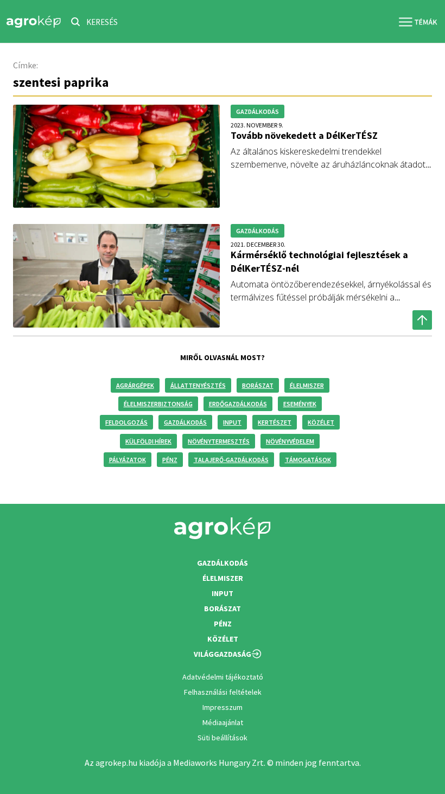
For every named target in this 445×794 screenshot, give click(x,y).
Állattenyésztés (198, 385)
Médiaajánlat (222, 722)
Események (299, 404)
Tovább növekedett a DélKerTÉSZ (304, 135)
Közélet (321, 422)
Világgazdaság (222, 654)
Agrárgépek (135, 385)
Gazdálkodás (185, 422)
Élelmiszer (307, 385)
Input (232, 422)
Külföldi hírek (148, 441)
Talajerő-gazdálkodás (231, 460)
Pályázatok (127, 460)
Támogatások (308, 460)
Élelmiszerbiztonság (158, 404)
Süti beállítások (222, 737)
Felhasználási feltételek (223, 692)
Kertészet (274, 422)
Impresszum (222, 707)
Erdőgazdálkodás (238, 404)
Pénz (169, 460)
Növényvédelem (290, 441)
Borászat (258, 385)
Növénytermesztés (219, 441)
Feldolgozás (126, 422)
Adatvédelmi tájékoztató (222, 677)
